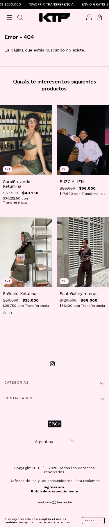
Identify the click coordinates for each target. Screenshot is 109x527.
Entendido (93, 520)
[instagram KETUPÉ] (52, 364)
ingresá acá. (54, 487)
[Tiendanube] (54, 503)
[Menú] (9, 18)
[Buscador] (20, 18)
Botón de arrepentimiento (54, 491)
